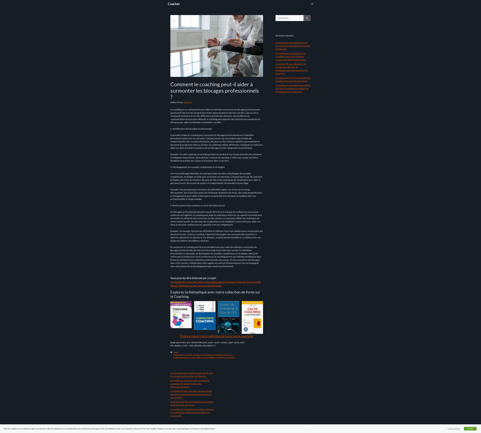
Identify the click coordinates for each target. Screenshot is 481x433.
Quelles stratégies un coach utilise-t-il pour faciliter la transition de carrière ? (204, 358)
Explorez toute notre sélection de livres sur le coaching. (216, 336)
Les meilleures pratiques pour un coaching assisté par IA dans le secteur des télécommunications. (291, 56)
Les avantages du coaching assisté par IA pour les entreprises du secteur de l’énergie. (293, 45)
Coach (175, 352)
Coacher (174, 4)
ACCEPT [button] (470, 429)
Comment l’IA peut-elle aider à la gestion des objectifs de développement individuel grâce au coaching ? (191, 394)
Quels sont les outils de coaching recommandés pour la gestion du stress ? (203, 355)
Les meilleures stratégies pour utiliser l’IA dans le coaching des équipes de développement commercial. (293, 88)
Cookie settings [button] (453, 428)
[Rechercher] (307, 18)
